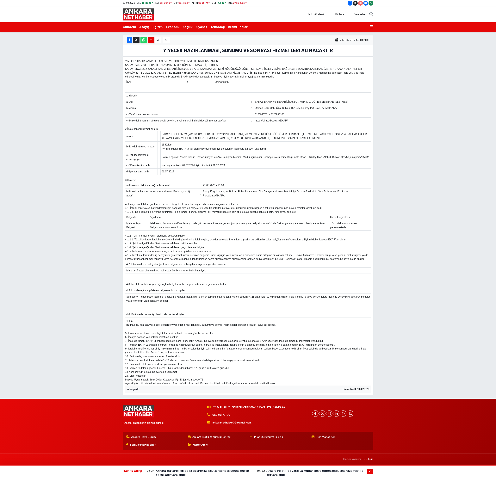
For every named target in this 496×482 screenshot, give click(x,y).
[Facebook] (315, 413)
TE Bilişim (367, 459)
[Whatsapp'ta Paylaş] (143, 40)
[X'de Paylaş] (136, 40)
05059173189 (221, 414)
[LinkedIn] (336, 413)
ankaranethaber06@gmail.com (231, 422)
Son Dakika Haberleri (143, 444)
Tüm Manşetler (325, 437)
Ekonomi (172, 27)
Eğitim (157, 27)
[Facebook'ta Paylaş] (129, 40)
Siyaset (201, 27)
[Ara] (371, 14)
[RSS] (350, 413)
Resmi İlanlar (238, 27)
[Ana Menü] (371, 27)
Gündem (129, 27)
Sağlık (187, 27)
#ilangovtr (133, 389)
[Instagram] (329, 413)
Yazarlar (360, 14)
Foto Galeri (316, 14)
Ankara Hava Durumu (144, 437)
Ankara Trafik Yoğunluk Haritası (211, 437)
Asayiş (144, 27)
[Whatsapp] (343, 413)
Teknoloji (217, 27)
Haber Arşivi (200, 444)
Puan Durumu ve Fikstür (268, 437)
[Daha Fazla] (151, 40)
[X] (322, 413)
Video (339, 14)
